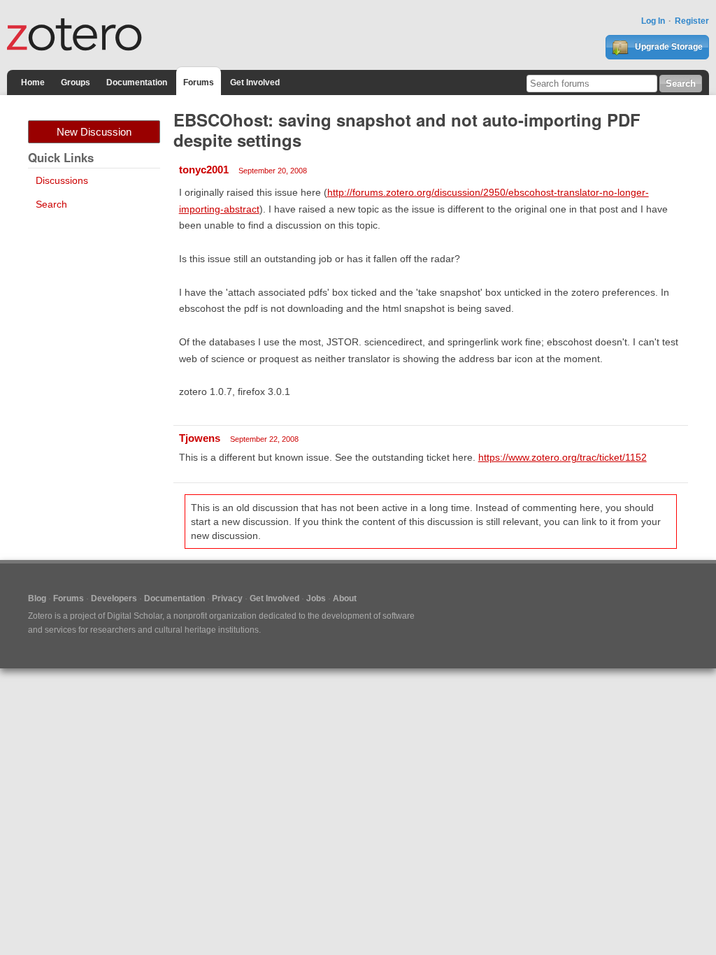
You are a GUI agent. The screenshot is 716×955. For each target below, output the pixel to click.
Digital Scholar (134, 616)
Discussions (62, 180)
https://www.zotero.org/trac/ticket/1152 (562, 457)
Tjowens (199, 438)
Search (51, 204)
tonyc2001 (204, 169)
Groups (75, 82)
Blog (37, 598)
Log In (653, 21)
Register (692, 21)
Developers (114, 598)
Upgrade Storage (668, 47)
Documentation (136, 82)
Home (33, 82)
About (345, 598)
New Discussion (94, 132)
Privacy (227, 598)
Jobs (316, 598)
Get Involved (255, 82)
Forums (198, 82)
